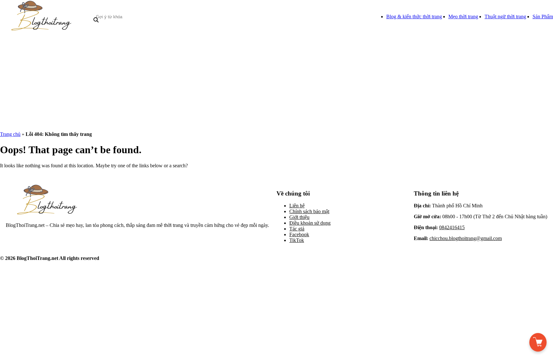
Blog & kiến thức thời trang (414, 16)
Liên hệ (297, 205)
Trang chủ (10, 134)
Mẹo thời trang (463, 16)
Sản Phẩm (543, 16)
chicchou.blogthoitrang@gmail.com (465, 238)
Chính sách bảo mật (309, 211)
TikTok (296, 240)
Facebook (299, 234)
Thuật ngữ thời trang (505, 16)
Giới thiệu (299, 217)
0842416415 (452, 227)
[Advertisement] (276, 81)
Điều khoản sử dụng (310, 223)
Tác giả (296, 228)
